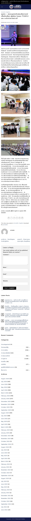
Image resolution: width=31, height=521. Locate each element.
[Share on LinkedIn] (22, 218)
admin (16, 22)
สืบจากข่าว (4, 370)
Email (5, 274)
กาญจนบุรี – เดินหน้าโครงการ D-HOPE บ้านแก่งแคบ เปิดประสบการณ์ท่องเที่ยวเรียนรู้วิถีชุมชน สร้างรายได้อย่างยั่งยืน (17, 315)
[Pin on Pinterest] (19, 218)
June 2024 (4, 453)
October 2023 (5, 473)
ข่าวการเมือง (4, 350)
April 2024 (4, 458)
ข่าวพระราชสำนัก (5, 356)
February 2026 (5, 396)
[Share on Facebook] (11, 218)
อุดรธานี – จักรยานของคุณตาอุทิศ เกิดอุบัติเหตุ (23, 240)
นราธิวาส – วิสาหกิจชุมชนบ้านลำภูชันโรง (8, 240)
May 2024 (4, 456)
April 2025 (4, 424)
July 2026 (4, 381)
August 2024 (5, 447)
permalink (5, 224)
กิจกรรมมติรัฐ (4, 347)
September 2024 (6, 444)
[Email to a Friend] (17, 218)
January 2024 (5, 467)
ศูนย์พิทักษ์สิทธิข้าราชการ (7, 367)
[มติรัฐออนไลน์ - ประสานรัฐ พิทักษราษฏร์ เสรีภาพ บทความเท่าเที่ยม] (15, 6)
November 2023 (6, 470)
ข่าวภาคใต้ (3, 12)
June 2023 (4, 484)
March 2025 (4, 427)
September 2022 (6, 504)
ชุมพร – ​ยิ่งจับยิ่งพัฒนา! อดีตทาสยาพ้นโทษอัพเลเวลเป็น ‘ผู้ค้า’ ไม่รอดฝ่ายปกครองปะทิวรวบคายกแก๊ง (17, 329)
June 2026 (4, 384)
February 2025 (5, 430)
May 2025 (4, 421)
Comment (6, 254)
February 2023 (5, 490)
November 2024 (6, 438)
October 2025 (5, 407)
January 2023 (5, 493)
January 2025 (5, 433)
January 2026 (5, 399)
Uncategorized (5, 344)
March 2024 (4, 461)
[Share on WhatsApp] (8, 218)
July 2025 (4, 416)
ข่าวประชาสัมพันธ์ (5, 353)
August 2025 (5, 413)
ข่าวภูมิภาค (8, 12)
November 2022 (6, 498)
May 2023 (4, 487)
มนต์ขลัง (3, 364)
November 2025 (5, 404)
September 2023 (6, 475)
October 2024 (5, 441)
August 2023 (5, 478)
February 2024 (5, 464)
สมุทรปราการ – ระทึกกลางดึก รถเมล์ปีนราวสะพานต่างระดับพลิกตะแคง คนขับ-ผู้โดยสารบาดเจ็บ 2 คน (16, 301)
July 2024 (4, 450)
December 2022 (6, 495)
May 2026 (4, 387)
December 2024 (6, 436)
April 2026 (4, 390)
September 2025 (6, 410)
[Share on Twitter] (14, 218)
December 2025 (6, 401)
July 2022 (4, 507)
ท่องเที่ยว (3, 361)
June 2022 (4, 510)
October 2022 (5, 501)
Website (5, 281)
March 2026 (4, 393)
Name (5, 267)
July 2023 (4, 481)
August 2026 (5, 379)
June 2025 (4, 419)
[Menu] (2, 7)
